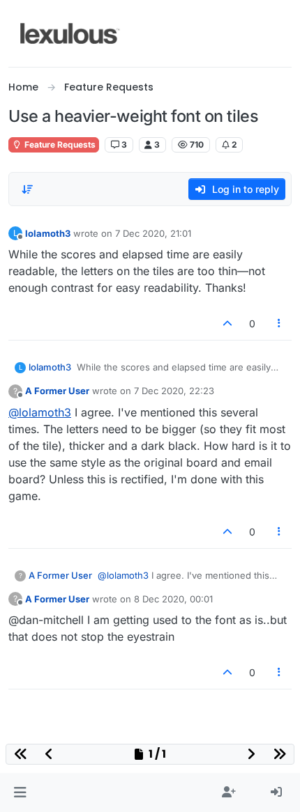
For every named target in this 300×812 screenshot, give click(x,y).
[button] (20, 792)
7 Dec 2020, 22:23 (174, 390)
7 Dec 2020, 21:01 (153, 233)
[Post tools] (279, 323)
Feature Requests (59, 144)
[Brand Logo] (70, 33)
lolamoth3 (47, 233)
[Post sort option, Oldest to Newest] (27, 189)
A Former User (57, 390)
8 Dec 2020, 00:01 (173, 598)
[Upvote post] (227, 323)
